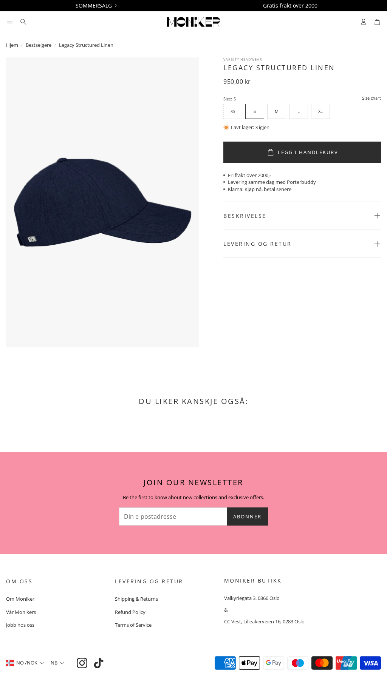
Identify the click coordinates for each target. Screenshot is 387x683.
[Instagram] (82, 663)
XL (320, 111)
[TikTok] (98, 663)
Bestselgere (38, 45)
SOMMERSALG (94, 5)
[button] (10, 22)
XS (233, 111)
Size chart (371, 98)
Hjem (12, 45)
